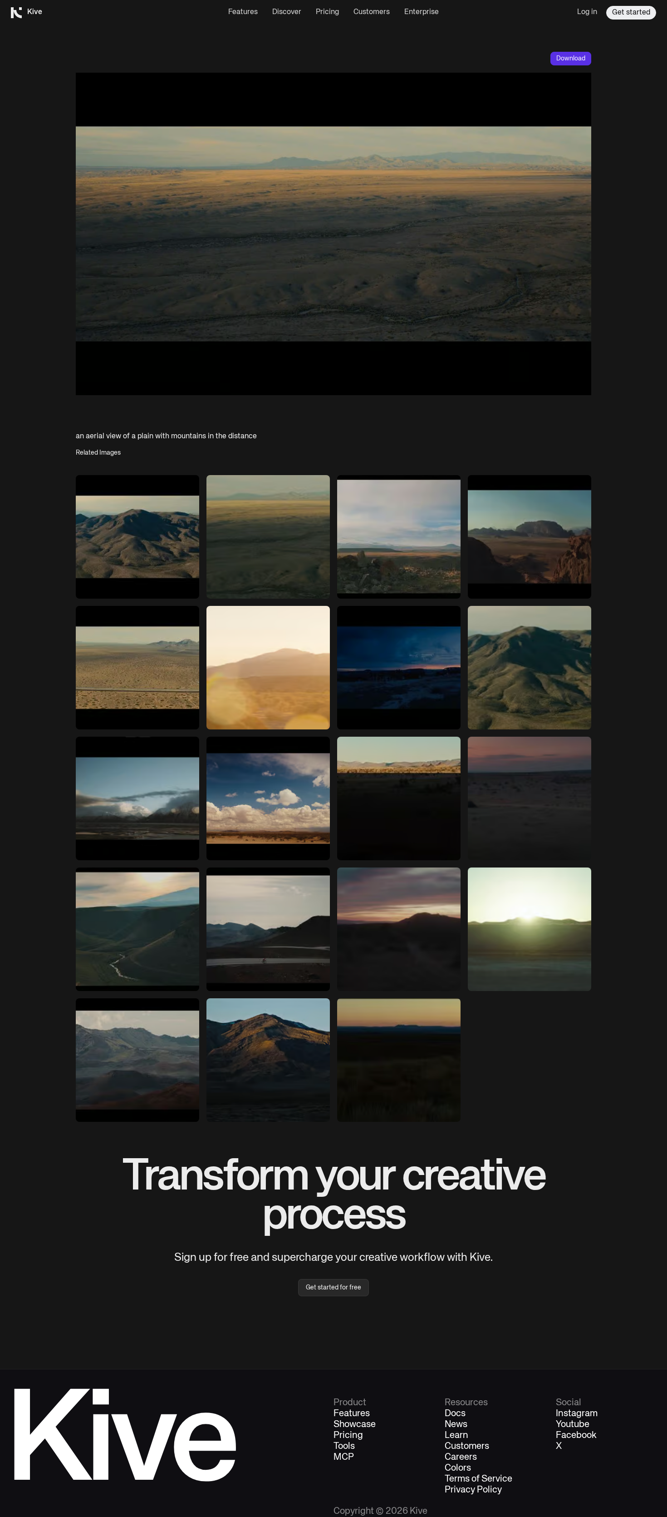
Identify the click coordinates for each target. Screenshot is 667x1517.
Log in (587, 12)
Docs (455, 1413)
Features (243, 12)
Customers (371, 12)
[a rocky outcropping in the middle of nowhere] (399, 537)
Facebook (576, 1435)
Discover (286, 12)
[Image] (529, 537)
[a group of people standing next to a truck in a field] (399, 667)
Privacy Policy (473, 1490)
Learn (456, 1435)
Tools (344, 1446)
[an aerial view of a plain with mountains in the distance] (268, 537)
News (456, 1424)
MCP (344, 1457)
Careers (461, 1457)
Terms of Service (478, 1479)
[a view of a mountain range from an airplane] (529, 667)
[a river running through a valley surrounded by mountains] (137, 929)
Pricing (327, 12)
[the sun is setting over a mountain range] (399, 929)
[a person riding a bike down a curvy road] (268, 929)
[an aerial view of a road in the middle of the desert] (137, 667)
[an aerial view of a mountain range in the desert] (137, 537)
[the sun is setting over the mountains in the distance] (399, 1060)
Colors (458, 1468)
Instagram (577, 1413)
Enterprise (421, 12)
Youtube (572, 1424)
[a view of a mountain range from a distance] (137, 1060)
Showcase (355, 1424)
